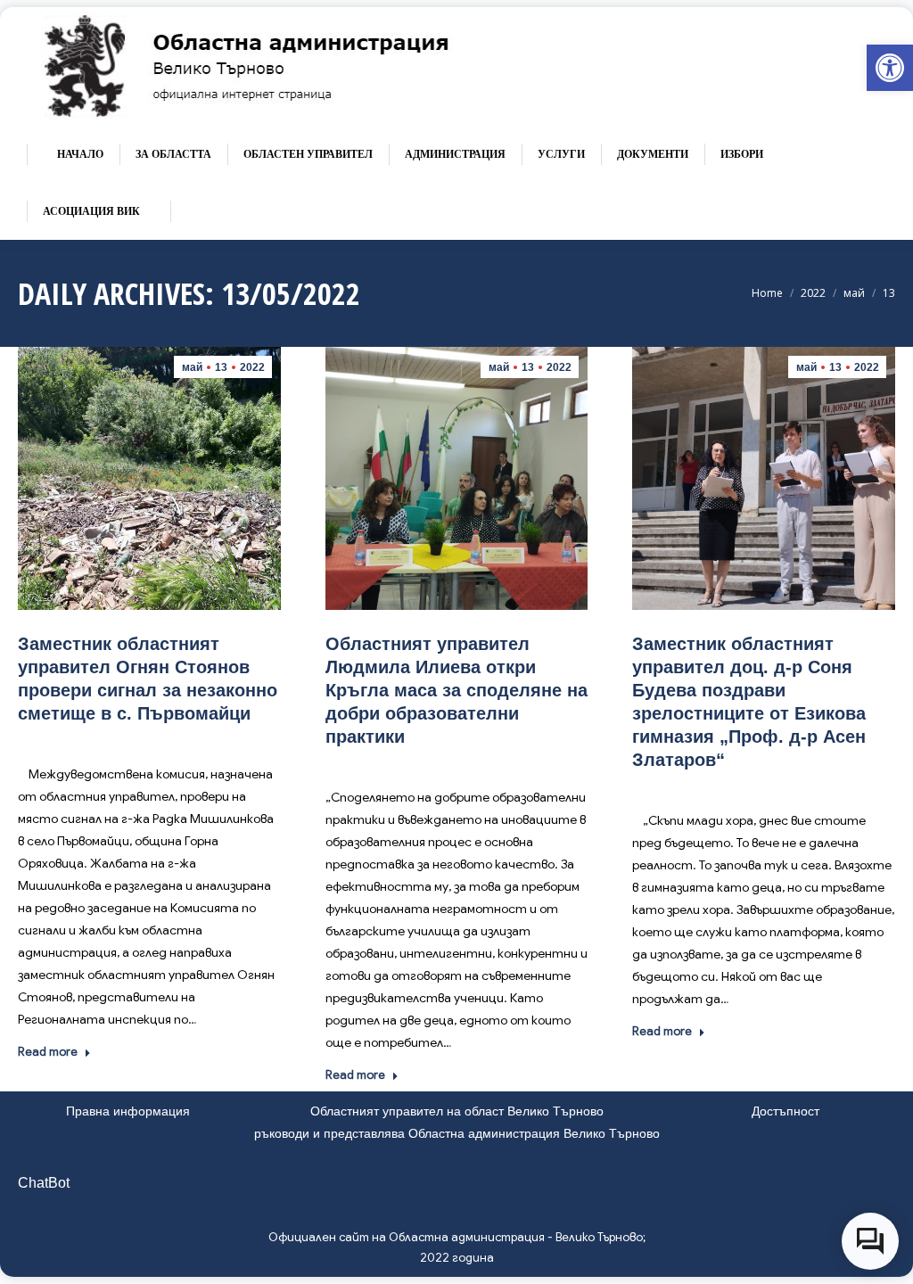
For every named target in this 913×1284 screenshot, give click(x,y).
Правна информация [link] (128, 1111)
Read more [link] (48, 1051)
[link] (890, 68)
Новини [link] (169, 739)
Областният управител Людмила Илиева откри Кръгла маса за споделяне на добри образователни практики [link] (456, 690)
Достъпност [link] (785, 1111)
